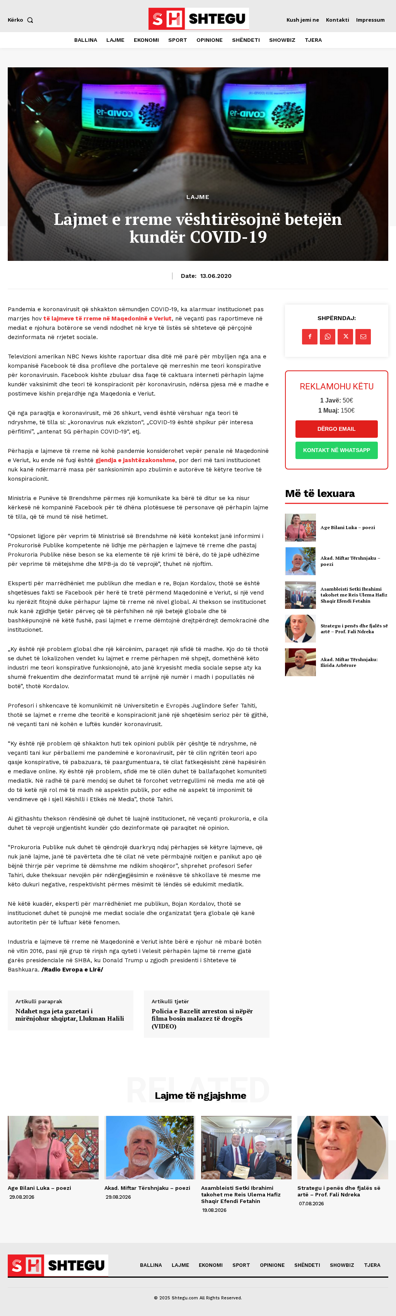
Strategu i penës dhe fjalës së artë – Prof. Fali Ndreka (354, 629)
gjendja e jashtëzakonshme (135, 460)
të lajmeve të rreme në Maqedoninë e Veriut (107, 318)
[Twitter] (345, 336)
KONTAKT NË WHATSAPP (336, 450)
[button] (22, 20)
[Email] (363, 336)
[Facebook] (309, 336)
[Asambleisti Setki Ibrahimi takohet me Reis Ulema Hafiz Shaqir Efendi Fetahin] (300, 595)
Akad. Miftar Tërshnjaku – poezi (147, 1188)
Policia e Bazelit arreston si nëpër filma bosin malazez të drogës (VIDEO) (202, 1019)
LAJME (198, 197)
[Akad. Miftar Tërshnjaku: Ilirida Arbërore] (300, 662)
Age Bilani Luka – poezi (348, 527)
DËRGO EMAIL (336, 429)
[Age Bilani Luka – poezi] (300, 527)
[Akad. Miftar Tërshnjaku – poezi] (300, 561)
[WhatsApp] (327, 336)
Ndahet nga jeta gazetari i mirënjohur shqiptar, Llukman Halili (69, 1015)
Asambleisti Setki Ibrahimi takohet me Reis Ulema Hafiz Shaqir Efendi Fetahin (354, 595)
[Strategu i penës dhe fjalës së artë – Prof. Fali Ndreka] (300, 629)
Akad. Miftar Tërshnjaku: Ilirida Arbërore (349, 662)
